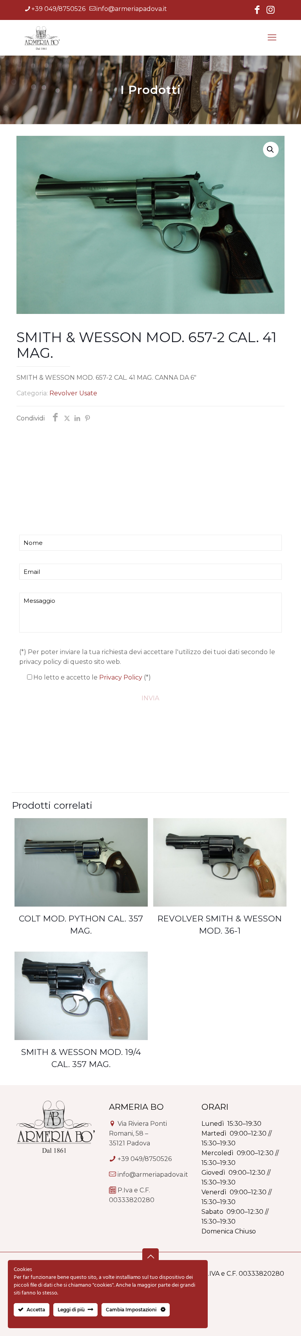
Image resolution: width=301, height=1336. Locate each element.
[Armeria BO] (42, 37)
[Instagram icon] (270, 10)
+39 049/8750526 (58, 9)
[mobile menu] (272, 37)
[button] (271, 149)
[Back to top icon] (150, 1256)
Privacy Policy (120, 677)
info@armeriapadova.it (131, 9)
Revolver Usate (73, 393)
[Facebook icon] (257, 10)
